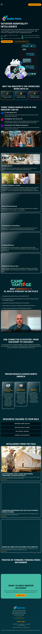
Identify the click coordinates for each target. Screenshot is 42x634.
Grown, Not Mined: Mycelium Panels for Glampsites (20, 547)
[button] (1, 4)
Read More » (4, 479)
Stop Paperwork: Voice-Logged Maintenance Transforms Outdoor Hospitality (17, 474)
